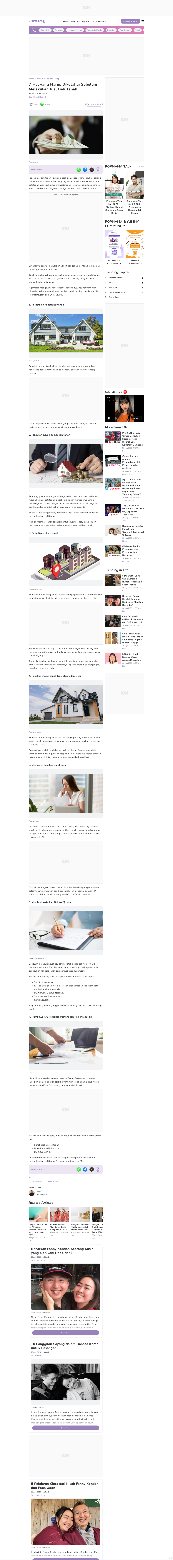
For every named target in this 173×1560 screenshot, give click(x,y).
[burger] (142, 21)
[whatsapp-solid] (78, 170)
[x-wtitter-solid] (91, 170)
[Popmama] (37, 21)
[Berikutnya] (103, 1364)
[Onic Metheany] (32, 1193)
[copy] (98, 169)
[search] (117, 21)
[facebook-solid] (85, 170)
